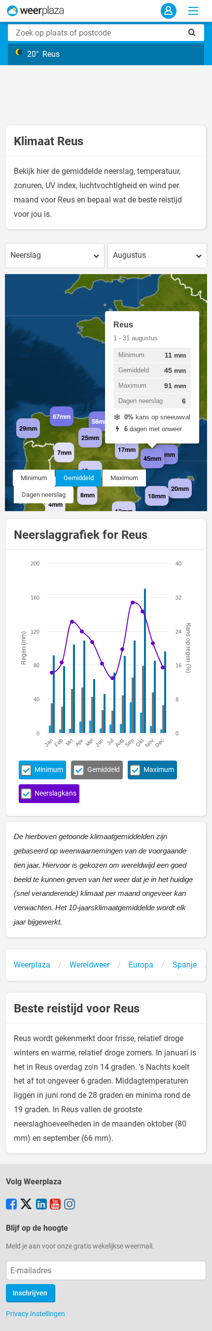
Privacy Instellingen (35, 1314)
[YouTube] (55, 1205)
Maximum (124, 478)
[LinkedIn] (41, 1205)
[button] (40, 438)
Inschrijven (30, 1293)
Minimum (34, 478)
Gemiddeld (79, 478)
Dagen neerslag (44, 494)
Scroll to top (196, 1315)
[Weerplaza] (35, 10)
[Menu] (193, 11)
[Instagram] (69, 1205)
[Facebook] (11, 1205)
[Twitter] (26, 1205)
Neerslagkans (55, 793)
